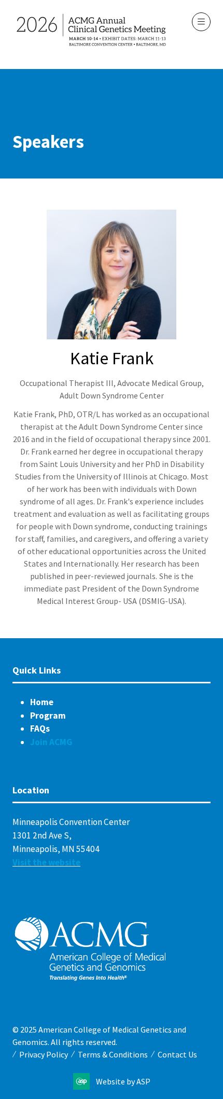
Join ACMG (51, 742)
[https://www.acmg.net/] (90, 978)
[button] (201, 21)
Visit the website (46, 862)
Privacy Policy (43, 1054)
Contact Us (177, 1054)
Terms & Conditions (113, 1054)
